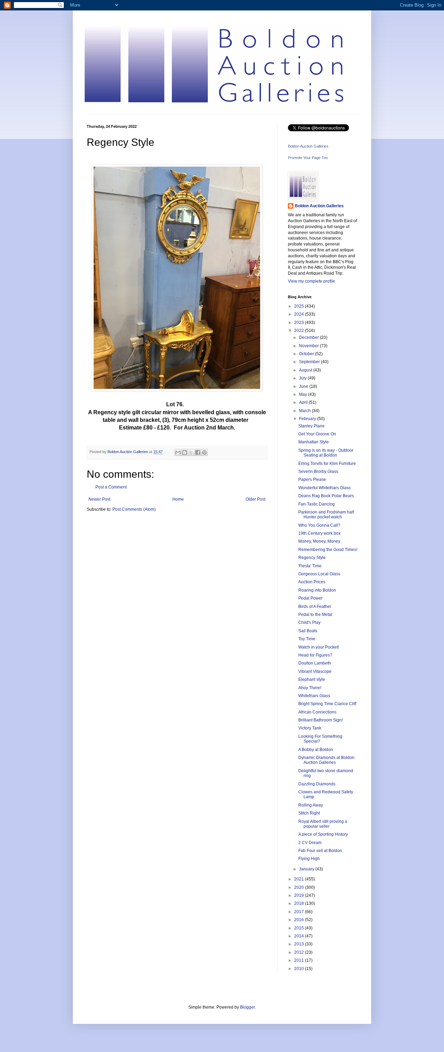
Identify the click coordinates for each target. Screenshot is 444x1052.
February (308, 418)
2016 (299, 919)
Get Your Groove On (317, 434)
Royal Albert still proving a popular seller (322, 824)
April (304, 402)
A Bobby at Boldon (315, 749)
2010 (299, 968)
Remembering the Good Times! (327, 549)
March (305, 410)
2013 (299, 944)
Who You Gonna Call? (319, 525)
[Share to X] (191, 452)
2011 (299, 960)
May (303, 394)
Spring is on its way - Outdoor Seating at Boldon (325, 453)
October (307, 353)
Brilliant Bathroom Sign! (320, 720)
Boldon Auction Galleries (308, 146)
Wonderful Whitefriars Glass (324, 487)
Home (178, 499)
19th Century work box (319, 533)
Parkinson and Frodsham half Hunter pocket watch (326, 514)
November (309, 345)
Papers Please (312, 479)
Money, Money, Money (319, 541)
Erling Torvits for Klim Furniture (327, 463)
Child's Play (309, 622)
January (307, 869)
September (310, 361)
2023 (299, 322)
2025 (299, 306)
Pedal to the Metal (315, 614)
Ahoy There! (309, 687)
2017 (299, 911)
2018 (299, 903)
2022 (299, 330)
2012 (299, 952)
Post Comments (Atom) (134, 509)
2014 (299, 936)
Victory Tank (309, 728)
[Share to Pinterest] (204, 452)
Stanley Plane (311, 426)
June (304, 386)
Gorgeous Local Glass (319, 573)
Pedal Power (310, 598)
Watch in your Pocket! (318, 647)
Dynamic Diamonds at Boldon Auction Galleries (326, 760)
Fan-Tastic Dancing (316, 504)
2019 (299, 895)
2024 (299, 314)
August (306, 370)
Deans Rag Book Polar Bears (326, 495)
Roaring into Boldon (317, 590)
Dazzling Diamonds (316, 784)
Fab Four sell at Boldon (320, 850)
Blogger (247, 1007)
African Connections (317, 712)
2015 (299, 928)
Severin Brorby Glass (318, 471)
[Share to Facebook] (197, 452)
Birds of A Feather (314, 606)
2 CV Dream (310, 842)
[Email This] (177, 452)
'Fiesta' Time (310, 565)
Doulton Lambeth (314, 663)
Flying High (309, 858)
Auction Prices (311, 581)
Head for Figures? (315, 655)
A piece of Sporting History (323, 834)
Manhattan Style (313, 442)
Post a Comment (111, 487)
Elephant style (311, 679)
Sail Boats (307, 630)
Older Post (255, 499)
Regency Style (312, 557)
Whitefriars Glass (314, 695)
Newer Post (99, 499)
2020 (299, 887)
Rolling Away (310, 805)
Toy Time (306, 638)
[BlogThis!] (184, 452)
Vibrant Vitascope (315, 671)
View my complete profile (311, 281)
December (309, 337)
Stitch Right (309, 813)
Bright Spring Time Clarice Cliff (327, 703)
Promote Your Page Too (308, 158)
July (303, 378)
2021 (299, 879)
